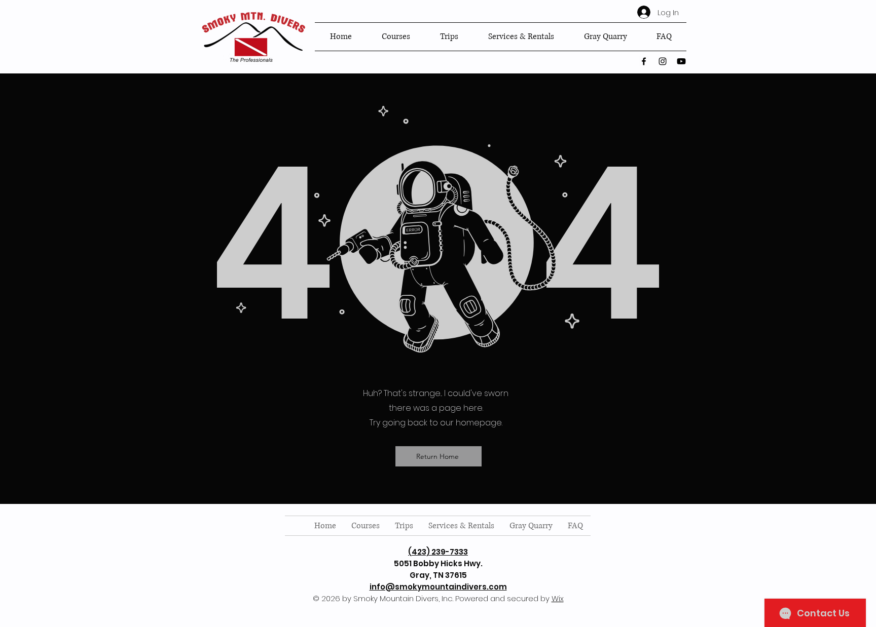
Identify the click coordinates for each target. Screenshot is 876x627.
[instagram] (663, 61)
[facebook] (644, 61)
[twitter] (681, 61)
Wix (558, 598)
